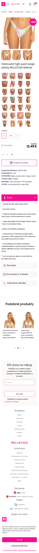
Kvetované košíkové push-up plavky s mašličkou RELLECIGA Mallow (10, 334)
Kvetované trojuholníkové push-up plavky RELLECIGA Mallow (27, 334)
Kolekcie (19, 422)
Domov (3, 12)
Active (19, 426)
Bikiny (11, 12)
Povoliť (19, 540)
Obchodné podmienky (19, 470)
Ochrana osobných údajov (27, 550)
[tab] (15, 348)
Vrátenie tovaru (19, 460)
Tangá (28, 12)
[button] (3, 4)
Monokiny (19, 419)
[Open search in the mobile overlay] (8, 4)
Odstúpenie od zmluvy (19, 456)
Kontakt (19, 453)
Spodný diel (19, 12)
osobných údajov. (12, 401)
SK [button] (23, 4)
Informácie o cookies (10, 550)
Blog (19, 481)
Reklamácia (19, 463)
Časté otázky (19, 467)
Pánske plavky (19, 429)
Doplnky (19, 432)
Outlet (19, 436)
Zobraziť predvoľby (19, 546)
